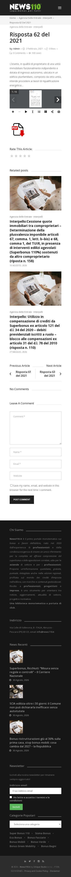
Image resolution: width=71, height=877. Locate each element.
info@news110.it (45, 631)
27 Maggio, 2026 (18, 352)
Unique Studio (40, 866)
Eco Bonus (16, 837)
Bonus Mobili (17, 841)
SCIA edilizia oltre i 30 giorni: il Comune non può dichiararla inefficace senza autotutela (35, 707)
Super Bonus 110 (19, 833)
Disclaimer (55, 871)
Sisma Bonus (42, 833)
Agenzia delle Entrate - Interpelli (35, 17)
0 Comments (19, 53)
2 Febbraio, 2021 (34, 48)
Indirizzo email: (19, 785)
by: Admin (15, 48)
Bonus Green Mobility (23, 846)
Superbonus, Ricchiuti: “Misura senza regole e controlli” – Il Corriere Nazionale (34, 672)
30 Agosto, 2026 (21, 680)
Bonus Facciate (37, 837)
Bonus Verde (38, 841)
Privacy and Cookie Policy (36, 871)
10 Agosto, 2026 (18, 265)
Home (13, 17)
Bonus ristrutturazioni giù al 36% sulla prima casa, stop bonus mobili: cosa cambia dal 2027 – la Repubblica (35, 742)
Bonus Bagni (48, 846)
